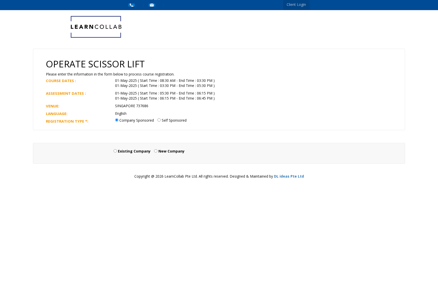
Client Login (296, 4)
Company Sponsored (136, 120)
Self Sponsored (174, 120)
